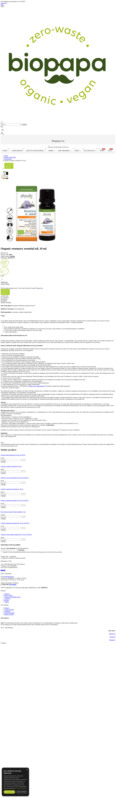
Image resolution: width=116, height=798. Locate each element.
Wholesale (7, 611)
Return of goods (9, 614)
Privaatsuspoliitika (21, 788)
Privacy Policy (8, 595)
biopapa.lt (112, 637)
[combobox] (10, 124)
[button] (2, 131)
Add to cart (4, 282)
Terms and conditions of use (12, 597)
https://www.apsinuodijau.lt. (37, 386)
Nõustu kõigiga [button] (9, 792)
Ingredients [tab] (4, 301)
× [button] (27, 769)
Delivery (6, 608)
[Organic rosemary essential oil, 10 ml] (5, 175)
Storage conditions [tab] (6, 302)
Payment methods (9, 613)
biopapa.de (112, 634)
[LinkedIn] (4, 570)
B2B (2, 4)
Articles (6, 602)
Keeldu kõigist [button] (21, 792)
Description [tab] (4, 299)
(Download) (12, 584)
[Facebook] (1, 570)
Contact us (4, 3)
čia (42, 288)
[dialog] (15, 782)
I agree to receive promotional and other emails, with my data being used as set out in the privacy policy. (32, 552)
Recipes (6, 600)
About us (7, 594)
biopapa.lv (112, 640)
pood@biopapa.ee (9, 576)
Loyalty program (9, 609)
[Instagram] (3, 570)
